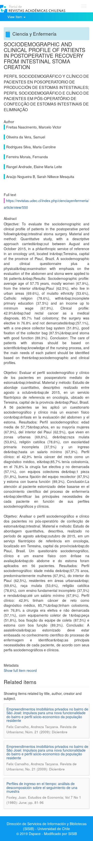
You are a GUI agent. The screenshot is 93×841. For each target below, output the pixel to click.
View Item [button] (15, 16)
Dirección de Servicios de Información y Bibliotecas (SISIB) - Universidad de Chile (47, 826)
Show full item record (20, 670)
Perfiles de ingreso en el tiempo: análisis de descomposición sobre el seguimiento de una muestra (41, 787)
